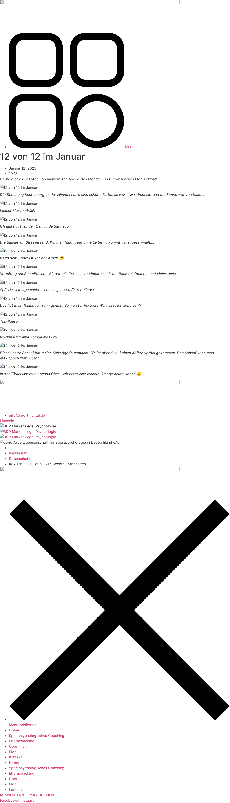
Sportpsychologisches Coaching (36, 735)
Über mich (18, 746)
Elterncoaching (21, 741)
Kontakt (15, 757)
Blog (13, 751)
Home (14, 730)
